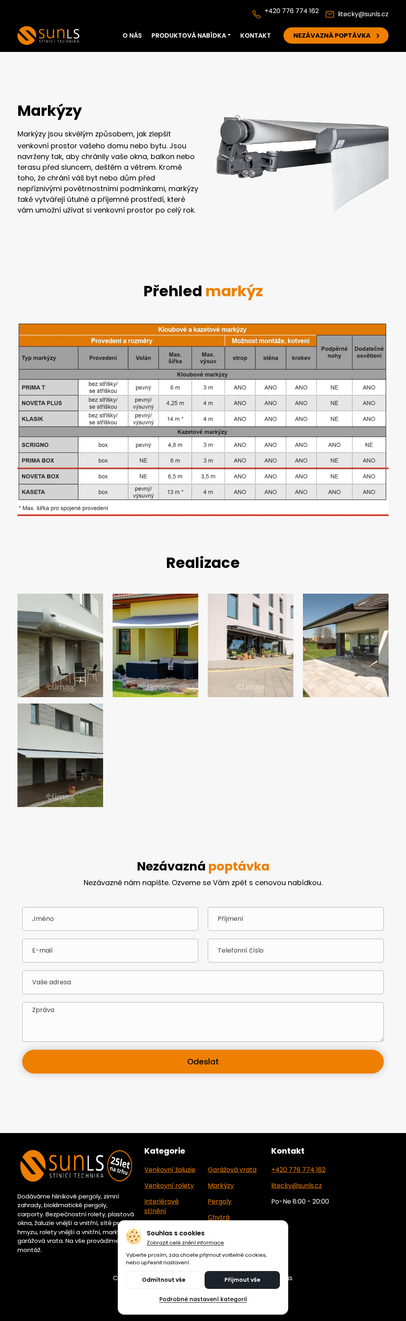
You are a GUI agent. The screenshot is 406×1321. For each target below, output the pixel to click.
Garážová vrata (232, 1169)
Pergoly (220, 1201)
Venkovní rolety (169, 1185)
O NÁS (132, 35)
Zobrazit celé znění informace (185, 1242)
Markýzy (221, 1185)
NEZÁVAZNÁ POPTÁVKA (332, 35)
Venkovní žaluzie (169, 1169)
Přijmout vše (242, 1280)
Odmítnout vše (164, 1280)
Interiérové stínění (161, 1206)
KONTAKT (255, 35)
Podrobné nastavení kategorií (203, 1299)
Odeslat (203, 1061)
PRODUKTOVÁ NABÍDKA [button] (188, 35)
